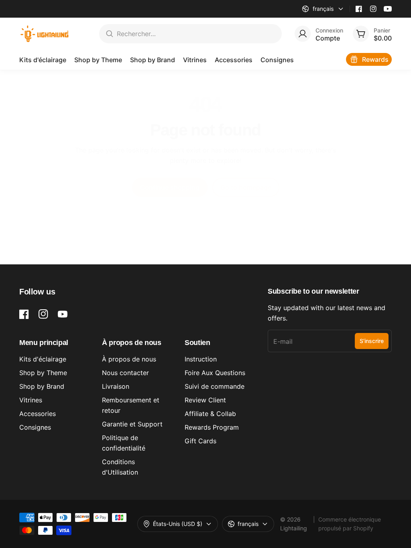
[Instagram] (373, 9)
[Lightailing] (44, 34)
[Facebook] (359, 9)
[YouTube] (388, 9)
